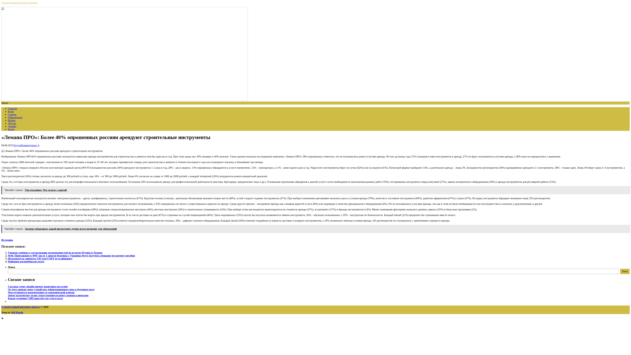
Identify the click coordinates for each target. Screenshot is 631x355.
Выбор (11, 120)
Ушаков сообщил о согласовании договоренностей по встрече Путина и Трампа (55, 252)
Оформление (15, 117)
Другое (12, 123)
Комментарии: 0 (30, 145)
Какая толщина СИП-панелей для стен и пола (35, 298)
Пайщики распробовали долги (26, 261)
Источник (7, 240)
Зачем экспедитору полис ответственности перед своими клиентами (48, 295)
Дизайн (12, 126)
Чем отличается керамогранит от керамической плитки (41, 292)
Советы (12, 114)
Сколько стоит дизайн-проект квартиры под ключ (38, 286)
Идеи (11, 111)
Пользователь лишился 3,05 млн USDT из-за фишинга (40, 258)
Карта (11, 129)
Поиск (11, 267)
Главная (12, 108)
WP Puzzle (17, 312)
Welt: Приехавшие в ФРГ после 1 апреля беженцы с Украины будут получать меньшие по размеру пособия (71, 255)
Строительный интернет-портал (19, 2)
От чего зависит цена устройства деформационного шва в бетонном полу (51, 289)
